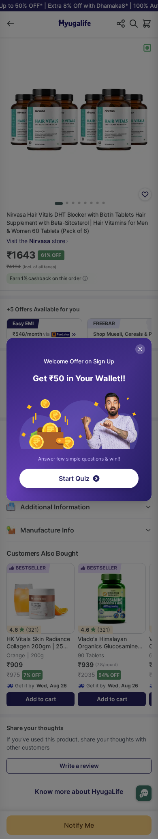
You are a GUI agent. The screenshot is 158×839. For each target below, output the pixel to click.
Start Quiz (74, 478)
